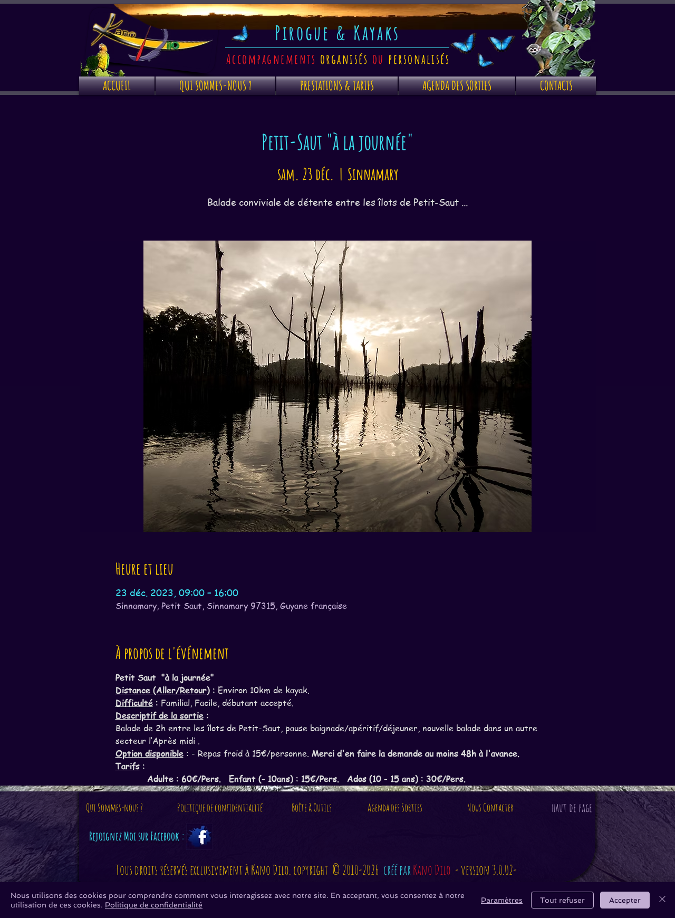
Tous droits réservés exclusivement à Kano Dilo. (204, 870)
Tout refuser (562, 900)
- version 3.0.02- (486, 870)
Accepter (625, 900)
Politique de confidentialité (153, 905)
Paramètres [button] (502, 900)
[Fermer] (662, 900)
